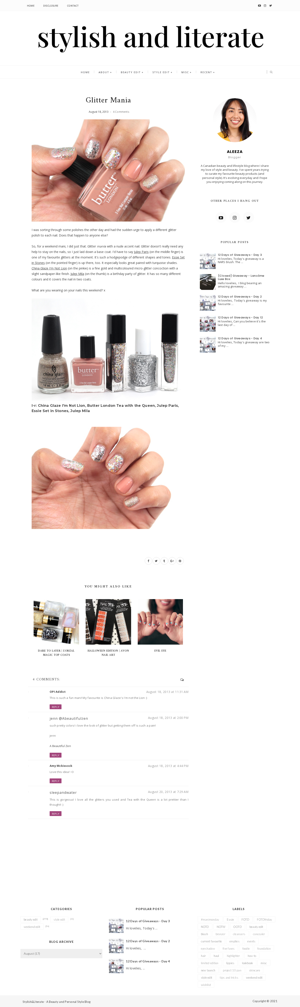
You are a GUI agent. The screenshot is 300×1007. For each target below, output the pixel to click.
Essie (230, 919)
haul (216, 956)
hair (203, 956)
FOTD (245, 919)
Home (30, 5)
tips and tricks (229, 977)
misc (264, 963)
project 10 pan (232, 970)
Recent (206, 72)
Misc (185, 72)
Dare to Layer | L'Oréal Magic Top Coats (56, 652)
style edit (59, 919)
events (251, 941)
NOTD (205, 927)
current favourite (211, 941)
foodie (246, 948)
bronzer (220, 934)
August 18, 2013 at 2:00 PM (168, 718)
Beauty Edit (131, 72)
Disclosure (50, 5)
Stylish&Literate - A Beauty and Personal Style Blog (56, 1001)
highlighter (233, 956)
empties (235, 941)
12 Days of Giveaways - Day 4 (240, 338)
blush (204, 934)
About (104, 72)
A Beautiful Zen (60, 746)
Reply (55, 707)
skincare (254, 970)
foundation (264, 948)
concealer (259, 934)
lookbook (247, 963)
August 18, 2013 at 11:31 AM (167, 692)
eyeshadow (208, 948)
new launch (208, 970)
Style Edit (161, 72)
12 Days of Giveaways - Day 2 (240, 296)
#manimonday (210, 919)
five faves (229, 948)
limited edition (210, 963)
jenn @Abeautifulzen (69, 718)
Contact (73, 5)
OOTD (237, 927)
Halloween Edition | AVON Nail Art (108, 652)
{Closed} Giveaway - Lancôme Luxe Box (241, 277)
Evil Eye (160, 650)
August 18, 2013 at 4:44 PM (168, 766)
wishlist (206, 985)
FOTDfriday (264, 919)
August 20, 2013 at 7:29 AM (168, 792)
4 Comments (121, 112)
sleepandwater (63, 792)
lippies (230, 963)
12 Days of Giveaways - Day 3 (240, 255)
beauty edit (31, 919)
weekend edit (32, 927)
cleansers (239, 934)
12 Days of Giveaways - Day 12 (240, 317)
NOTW (221, 927)
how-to (252, 956)
